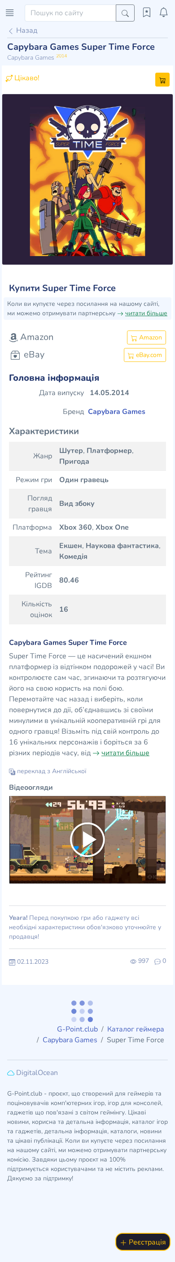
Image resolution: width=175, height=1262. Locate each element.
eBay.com (148, 355)
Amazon (149, 337)
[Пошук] (125, 13)
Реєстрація (146, 1242)
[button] (14, 179)
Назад (25, 30)
